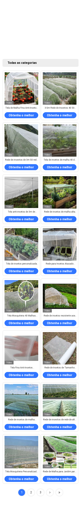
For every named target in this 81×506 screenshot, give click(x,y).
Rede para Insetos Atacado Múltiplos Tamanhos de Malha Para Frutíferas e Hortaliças (59, 263)
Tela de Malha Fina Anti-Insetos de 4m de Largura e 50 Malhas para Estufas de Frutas (21, 108)
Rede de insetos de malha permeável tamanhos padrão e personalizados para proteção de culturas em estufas (21, 419)
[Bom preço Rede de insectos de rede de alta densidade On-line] (59, 400)
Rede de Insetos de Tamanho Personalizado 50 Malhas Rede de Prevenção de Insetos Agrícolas (60, 367)
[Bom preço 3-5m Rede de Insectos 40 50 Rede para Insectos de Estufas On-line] (59, 88)
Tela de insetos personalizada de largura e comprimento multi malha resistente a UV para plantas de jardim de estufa (21, 263)
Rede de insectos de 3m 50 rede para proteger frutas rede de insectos (21, 160)
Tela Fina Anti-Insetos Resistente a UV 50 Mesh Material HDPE (21, 367)
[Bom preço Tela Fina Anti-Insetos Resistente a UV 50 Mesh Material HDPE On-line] (21, 348)
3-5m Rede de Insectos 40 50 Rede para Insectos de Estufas (59, 108)
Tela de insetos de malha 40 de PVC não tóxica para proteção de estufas (59, 160)
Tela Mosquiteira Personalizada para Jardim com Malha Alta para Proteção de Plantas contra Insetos (21, 471)
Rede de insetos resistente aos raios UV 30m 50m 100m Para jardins (59, 315)
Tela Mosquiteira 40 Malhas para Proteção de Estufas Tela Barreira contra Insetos (21, 315)
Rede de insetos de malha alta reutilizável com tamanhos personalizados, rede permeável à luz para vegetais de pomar (59, 211)
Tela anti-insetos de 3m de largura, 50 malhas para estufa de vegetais (21, 211)
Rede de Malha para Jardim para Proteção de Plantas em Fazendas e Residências (59, 471)
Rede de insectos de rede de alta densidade (59, 419)
